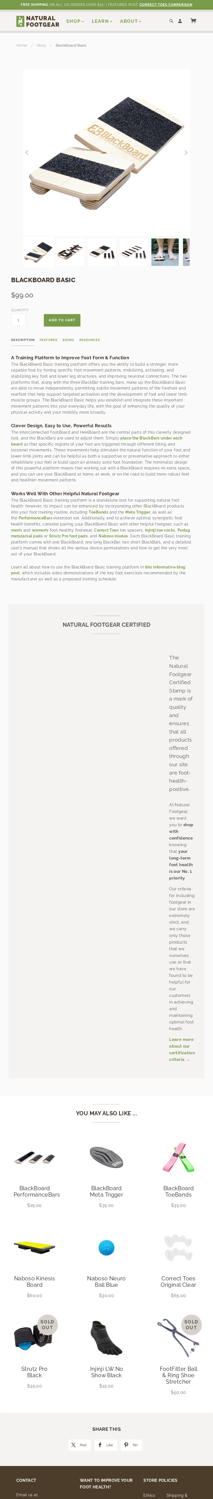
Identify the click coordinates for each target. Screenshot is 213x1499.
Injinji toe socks (160, 530)
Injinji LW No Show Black (106, 1372)
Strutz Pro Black (34, 1372)
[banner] (37, 21)
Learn (100, 21)
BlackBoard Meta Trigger (106, 1191)
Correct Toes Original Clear (178, 1281)
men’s (16, 530)
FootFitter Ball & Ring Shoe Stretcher (178, 1375)
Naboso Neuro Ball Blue (106, 1281)
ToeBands (98, 512)
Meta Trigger (137, 512)
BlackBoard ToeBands (178, 1191)
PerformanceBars (35, 518)
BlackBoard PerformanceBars (37, 1191)
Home (21, 45)
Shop (73, 21)
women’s (40, 530)
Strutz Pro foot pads (68, 536)
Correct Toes (106, 530)
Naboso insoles (113, 536)
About (129, 21)
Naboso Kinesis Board (34, 1281)
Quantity (18, 310)
